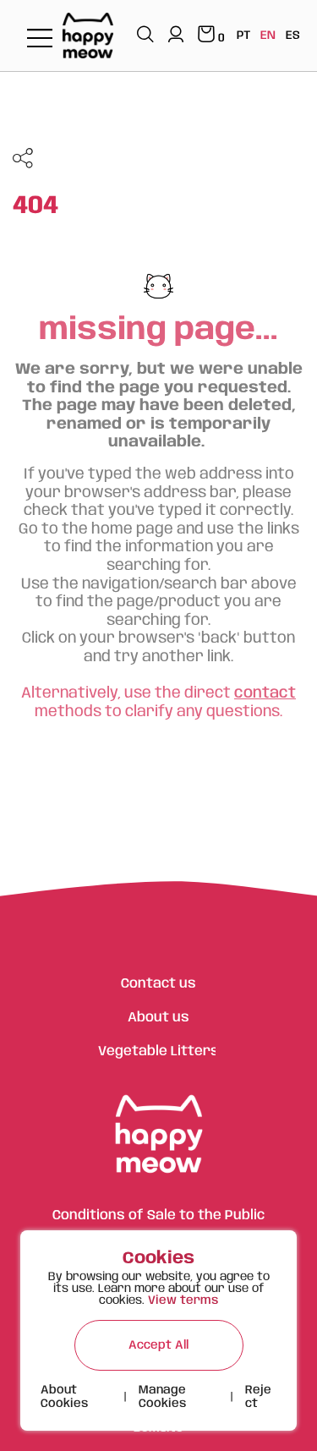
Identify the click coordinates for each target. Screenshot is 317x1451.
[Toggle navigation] (40, 39)
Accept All (158, 1345)
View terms (183, 1300)
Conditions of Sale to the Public (158, 1215)
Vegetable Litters (158, 1051)
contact (265, 693)
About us (158, 1017)
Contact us (158, 984)
